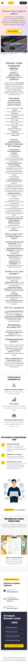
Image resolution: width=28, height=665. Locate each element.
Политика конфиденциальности (21, 660)
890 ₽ (11, 2)
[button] (12, 531)
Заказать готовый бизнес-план (14, 645)
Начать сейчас (12, 31)
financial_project (12, 608)
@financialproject (12, 592)
